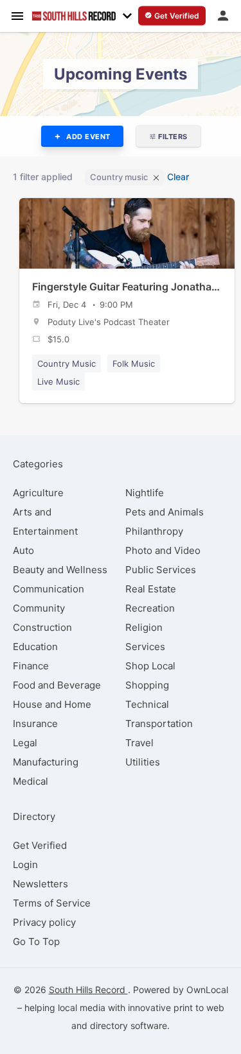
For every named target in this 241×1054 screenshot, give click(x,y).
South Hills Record (88, 989)
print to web (199, 1007)
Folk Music (133, 363)
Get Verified (40, 845)
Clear (178, 176)
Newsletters (40, 884)
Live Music (58, 381)
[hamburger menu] (17, 15)
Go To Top (36, 941)
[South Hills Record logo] (74, 16)
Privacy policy (44, 922)
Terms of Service (52, 903)
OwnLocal (207, 989)
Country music (119, 177)
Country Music (66, 363)
